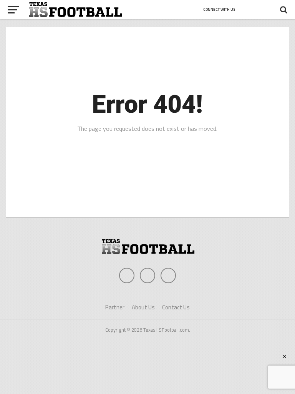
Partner (114, 307)
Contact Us (176, 307)
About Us (143, 307)
